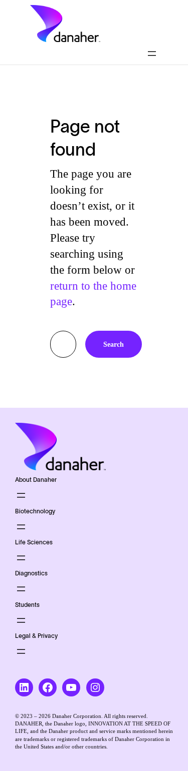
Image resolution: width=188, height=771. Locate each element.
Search (113, 344)
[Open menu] (152, 54)
